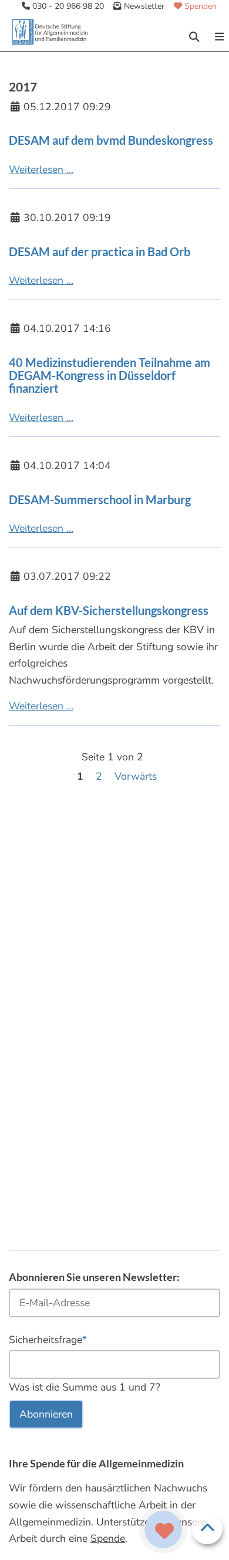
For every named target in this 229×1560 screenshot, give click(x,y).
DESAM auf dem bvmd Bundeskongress (111, 140)
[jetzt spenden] (164, 1531)
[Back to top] (207, 1529)
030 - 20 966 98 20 (67, 6)
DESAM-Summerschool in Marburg (100, 499)
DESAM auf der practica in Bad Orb (99, 251)
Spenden (199, 6)
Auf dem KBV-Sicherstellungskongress (108, 610)
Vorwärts (135, 776)
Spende (107, 1538)
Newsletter (143, 6)
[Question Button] (163, 1529)
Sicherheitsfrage (48, 1339)
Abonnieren (46, 1414)
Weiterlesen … (41, 169)
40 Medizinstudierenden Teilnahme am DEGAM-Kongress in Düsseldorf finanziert (109, 375)
